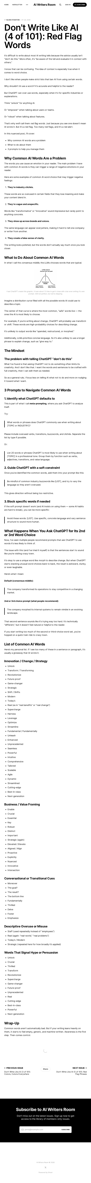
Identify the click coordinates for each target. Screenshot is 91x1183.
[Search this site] (60, 4)
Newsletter (17, 5)
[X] (45, 1167)
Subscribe (81, 5)
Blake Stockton (13, 20)
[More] (27, 4)
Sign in (68, 5)
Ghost (50, 1172)
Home (6, 5)
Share (45, 1069)
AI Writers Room (44, 4)
